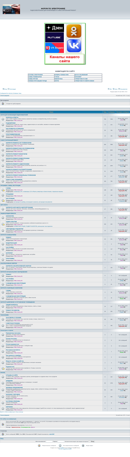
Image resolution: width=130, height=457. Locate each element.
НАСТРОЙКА (10, 247)
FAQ (110, 89)
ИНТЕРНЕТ (9, 253)
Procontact (121, 397)
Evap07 (122, 312)
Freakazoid (122, 201)
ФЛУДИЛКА (9, 381)
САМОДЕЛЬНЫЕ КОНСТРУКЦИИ (16, 283)
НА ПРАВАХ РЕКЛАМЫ (13, 401)
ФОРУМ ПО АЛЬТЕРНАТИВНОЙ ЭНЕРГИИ (18, 266)
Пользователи (123, 89)
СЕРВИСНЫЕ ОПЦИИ (19, 226)
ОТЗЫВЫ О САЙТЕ (12, 375)
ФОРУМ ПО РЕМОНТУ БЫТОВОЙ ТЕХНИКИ (19, 169)
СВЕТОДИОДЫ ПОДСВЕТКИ (14, 229)
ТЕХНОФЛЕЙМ (5, 315)
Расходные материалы (13, 350)
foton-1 (121, 363)
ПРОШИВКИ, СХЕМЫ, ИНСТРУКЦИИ (10, 185)
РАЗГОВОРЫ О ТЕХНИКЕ (13, 317)
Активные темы (17, 93)
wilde (121, 119)
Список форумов (5, 95)
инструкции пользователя (45, 202)
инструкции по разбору (20, 202)
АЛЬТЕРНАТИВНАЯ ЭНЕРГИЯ (9, 263)
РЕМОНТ (8, 237)
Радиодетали (10, 366)
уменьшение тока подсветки (45, 226)
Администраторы (16, 427)
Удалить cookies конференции (7, 412)
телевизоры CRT (18, 191)
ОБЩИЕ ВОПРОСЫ (12, 304)
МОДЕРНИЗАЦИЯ (11, 243)
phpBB (61, 447)
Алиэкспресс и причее (7, 330)
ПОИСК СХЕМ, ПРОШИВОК (14, 179)
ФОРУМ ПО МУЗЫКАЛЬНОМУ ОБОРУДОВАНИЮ (14, 271)
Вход (5, 89)
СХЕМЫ (8, 188)
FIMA (15, 120)
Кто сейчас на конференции (8, 419)
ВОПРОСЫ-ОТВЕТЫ (12, 117)
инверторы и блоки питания (44, 191)
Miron (121, 249)
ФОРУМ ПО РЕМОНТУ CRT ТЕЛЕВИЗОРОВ (18, 143)
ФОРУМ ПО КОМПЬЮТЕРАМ (8, 234)
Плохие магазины (11, 338)
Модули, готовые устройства (15, 361)
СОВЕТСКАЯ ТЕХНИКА (13, 323)
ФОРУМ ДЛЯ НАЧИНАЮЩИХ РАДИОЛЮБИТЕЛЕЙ (14, 114)
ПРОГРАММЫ (10, 258)
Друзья (33, 427)
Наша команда (19, 412)
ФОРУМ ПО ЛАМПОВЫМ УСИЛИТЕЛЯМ (11, 288)
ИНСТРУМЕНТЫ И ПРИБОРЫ (15, 128)
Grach (121, 166)
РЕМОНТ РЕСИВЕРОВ (12, 310)
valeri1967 (51, 434)
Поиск (116, 89)
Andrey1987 (122, 177)
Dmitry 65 (19, 120)
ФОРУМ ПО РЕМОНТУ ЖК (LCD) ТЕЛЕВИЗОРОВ (20, 148)
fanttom (122, 160)
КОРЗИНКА (9, 407)
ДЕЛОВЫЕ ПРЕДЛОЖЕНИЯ (14, 387)
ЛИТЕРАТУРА (10, 216)
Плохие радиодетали (12, 344)
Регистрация (12, 89)
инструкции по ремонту (32, 202)
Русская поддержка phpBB (65, 448)
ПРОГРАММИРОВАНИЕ (13, 134)
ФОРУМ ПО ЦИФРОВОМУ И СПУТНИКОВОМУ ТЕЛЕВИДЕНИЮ (18, 302)
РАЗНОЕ (3, 372)
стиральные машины (57, 191)
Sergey (122, 298)
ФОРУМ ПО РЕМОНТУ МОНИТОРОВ (16, 154)
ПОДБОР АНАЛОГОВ (31, 226)
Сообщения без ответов (6, 93)
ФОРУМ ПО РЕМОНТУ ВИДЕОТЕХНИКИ (17, 158)
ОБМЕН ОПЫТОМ (11, 221)
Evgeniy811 (122, 136)
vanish (121, 390)
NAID (121, 244)
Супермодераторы (26, 427)
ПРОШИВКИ (9, 194)
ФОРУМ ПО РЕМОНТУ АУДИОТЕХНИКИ (17, 164)
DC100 (121, 125)
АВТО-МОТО (4, 204)
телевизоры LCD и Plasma (30, 191)
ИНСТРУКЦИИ (10, 198)
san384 (122, 155)
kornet (121, 172)
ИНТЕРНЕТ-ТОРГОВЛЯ (13, 394)
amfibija (122, 280)
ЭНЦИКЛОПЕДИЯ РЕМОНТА (8, 213)
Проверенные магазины (13, 333)
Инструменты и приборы (13, 355)
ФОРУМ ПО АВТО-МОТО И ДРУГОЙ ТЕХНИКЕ (19, 207)
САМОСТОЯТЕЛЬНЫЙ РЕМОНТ (9, 140)
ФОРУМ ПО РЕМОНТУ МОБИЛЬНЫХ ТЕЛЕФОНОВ (21, 175)
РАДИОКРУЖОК (10, 123)
